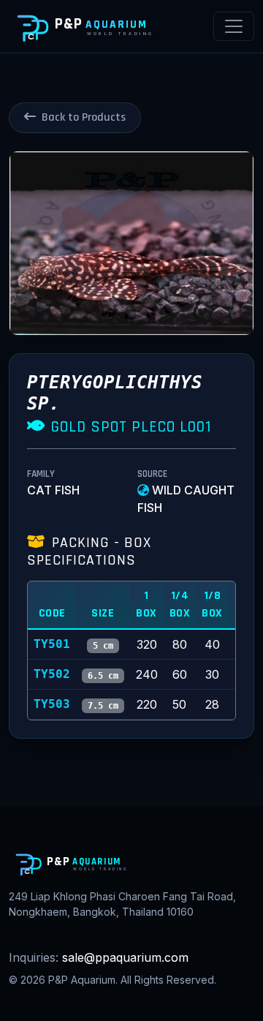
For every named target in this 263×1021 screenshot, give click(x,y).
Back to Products (84, 117)
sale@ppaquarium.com (125, 957)
